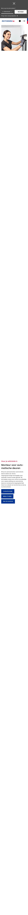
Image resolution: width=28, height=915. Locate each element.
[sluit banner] (14, 3)
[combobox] (7, 12)
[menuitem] (8, 21)
